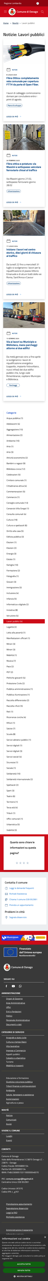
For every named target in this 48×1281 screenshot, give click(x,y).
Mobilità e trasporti (14, 1065)
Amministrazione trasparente (19, 1230)
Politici (9, 1015)
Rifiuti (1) (11, 722)
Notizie (14, 70)
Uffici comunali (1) (15, 818)
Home (6, 23)
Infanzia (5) (12, 598)
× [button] (45, 1237)
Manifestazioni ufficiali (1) (18, 638)
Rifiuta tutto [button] (24, 1270)
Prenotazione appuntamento (19, 1204)
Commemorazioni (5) (16, 491)
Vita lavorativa (12, 1046)
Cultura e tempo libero (16, 1041)
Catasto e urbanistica (15, 1058)
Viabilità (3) (12, 830)
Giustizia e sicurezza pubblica (19, 1081)
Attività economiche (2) (17, 457)
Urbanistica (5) (13, 824)
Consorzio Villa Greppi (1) (18, 508)
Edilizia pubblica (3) (15, 536)
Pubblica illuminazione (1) (18, 694)
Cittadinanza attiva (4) (17, 485)
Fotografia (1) (13, 576)
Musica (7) (11, 660)
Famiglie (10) (12, 564)
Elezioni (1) (11, 542)
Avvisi (9, 1124)
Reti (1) (10, 711)
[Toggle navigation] (5, 11)
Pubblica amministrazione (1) (20, 689)
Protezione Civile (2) (16, 683)
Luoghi (9, 1136)
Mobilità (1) (12, 655)
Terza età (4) (12, 807)
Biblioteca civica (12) (16, 469)
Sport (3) (10, 790)
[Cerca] (42, 11)
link (11, 1258)
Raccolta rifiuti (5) (15, 706)
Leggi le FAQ (11, 1212)
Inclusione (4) (13, 593)
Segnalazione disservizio (17, 1208)
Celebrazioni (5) (13, 474)
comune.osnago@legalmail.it (19, 1178)
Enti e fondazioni (13, 1011)
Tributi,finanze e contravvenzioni (21, 1086)
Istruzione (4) (12, 615)
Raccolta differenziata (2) (18, 700)
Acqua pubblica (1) (15, 418)
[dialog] (24, 1257)
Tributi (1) (11, 813)
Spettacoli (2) (12, 785)
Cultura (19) (12, 519)
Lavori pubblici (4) (14, 621)
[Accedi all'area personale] (37, 3)
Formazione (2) (13, 570)
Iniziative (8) (12, 610)
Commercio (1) (13, 497)
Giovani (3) (11, 581)
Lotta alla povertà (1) (16, 632)
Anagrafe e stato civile (16, 1037)
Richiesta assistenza (15, 1217)
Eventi (9, 1140)
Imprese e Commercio (16, 1050)
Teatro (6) (11, 796)
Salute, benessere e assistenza (20, 1094)
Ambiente (10, 1090)
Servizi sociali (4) (14, 756)
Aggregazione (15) (15, 429)
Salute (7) (11, 728)
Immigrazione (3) (14, 587)
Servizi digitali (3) (14, 751)
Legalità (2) (12, 627)
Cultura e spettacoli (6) (17, 525)
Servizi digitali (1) (14, 745)
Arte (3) (10, 452)
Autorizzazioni (12, 1099)
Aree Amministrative (15, 1003)
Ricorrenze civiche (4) (16, 717)
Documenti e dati (14, 1024)
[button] (24, 1276)
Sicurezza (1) (12, 762)
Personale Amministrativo (18, 1020)
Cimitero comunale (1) (16, 480)
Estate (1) (11, 559)
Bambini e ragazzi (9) (16, 463)
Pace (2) (10, 666)
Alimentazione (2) (14, 435)
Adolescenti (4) (13, 423)
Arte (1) (10, 446)
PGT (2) (10, 672)
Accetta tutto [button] (24, 1264)
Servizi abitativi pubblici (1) (19, 739)
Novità (15, 23)
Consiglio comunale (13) (17, 502)
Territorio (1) (12, 801)
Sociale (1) (11, 768)
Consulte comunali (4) (16, 514)
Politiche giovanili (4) (16, 677)
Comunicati (11, 1119)
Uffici (8, 1007)
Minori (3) (11, 643)
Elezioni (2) (11, 548)
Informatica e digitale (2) (18, 604)
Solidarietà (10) (13, 773)
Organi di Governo (14, 998)
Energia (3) (11, 553)
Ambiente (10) (13, 440)
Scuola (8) (11, 734)
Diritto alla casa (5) (15, 531)
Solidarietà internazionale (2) (20, 779)
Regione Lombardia (12, 3)
